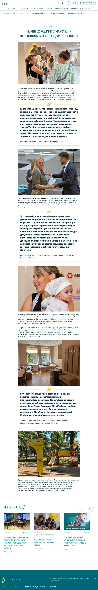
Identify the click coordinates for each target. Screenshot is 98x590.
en (63, 3)
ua (59, 3)
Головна (6, 13)
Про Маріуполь (38, 8)
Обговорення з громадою (80, 8)
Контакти (53, 587)
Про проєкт (12, 8)
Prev (82, 509)
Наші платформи (61, 8)
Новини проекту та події (20, 13)
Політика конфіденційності (35, 587)
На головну (16, 579)
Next (91, 509)
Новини (49, 8)
